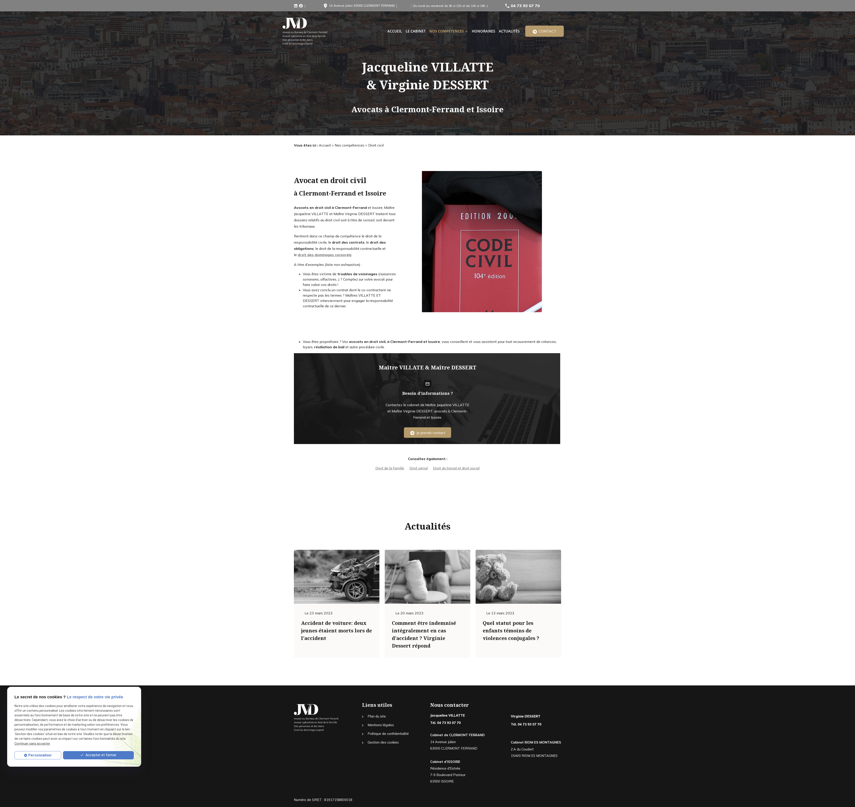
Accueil (325, 145)
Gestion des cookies (383, 742)
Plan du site (377, 716)
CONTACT (546, 31)
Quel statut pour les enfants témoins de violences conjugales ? (511, 630)
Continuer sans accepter (32, 743)
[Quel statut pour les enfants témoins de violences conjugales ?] (518, 577)
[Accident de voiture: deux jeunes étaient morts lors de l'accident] (336, 577)
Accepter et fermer (100, 755)
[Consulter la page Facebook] (301, 5)
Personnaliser (40, 755)
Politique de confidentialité (388, 734)
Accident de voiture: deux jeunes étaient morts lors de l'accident (336, 630)
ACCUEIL (394, 31)
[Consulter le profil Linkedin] (295, 5)
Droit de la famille (389, 468)
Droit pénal (418, 468)
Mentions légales (381, 725)
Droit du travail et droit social (456, 468)
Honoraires (483, 31)
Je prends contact (430, 432)
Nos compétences (446, 31)
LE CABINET (416, 31)
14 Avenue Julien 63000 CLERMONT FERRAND (362, 6)
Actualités (509, 31)
